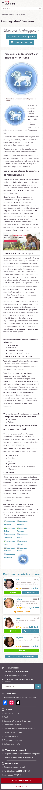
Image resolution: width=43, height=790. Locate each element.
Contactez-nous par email (14, 767)
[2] (9, 608)
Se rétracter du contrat (13, 740)
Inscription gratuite (22, 780)
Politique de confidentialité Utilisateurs (19, 729)
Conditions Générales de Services (17, 721)
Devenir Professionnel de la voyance (18, 757)
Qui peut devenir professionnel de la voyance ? (22, 754)
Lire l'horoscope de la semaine (16, 671)
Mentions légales (11, 736)
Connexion (22, 786)
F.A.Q (6, 717)
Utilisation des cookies (13, 732)
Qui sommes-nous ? (12, 713)
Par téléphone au (17, 771)
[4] (9, 646)
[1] (9, 588)
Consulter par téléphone (22, 36)
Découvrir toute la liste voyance (21, 656)
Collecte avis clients (12, 744)
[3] (9, 627)
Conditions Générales (12, 725)
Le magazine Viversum (8, 14)
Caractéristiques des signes (15, 675)
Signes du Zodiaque (20, 14)
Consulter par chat (22, 42)
